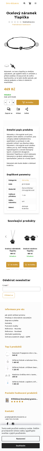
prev (6, 236)
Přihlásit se (9, 295)
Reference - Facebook (13, 331)
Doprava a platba (11, 320)
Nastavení (20, 439)
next (37, 236)
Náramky (25, 180)
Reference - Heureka (13, 329)
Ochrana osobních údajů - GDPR (17, 337)
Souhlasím (20, 445)
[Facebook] (7, 423)
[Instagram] (13, 423)
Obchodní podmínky (13, 334)
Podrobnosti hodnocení (21, 25)
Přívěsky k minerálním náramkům (18, 318)
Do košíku (29, 102)
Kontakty (8, 323)
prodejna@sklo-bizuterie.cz (15, 417)
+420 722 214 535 (11, 419)
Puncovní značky (11, 326)
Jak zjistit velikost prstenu (15, 315)
